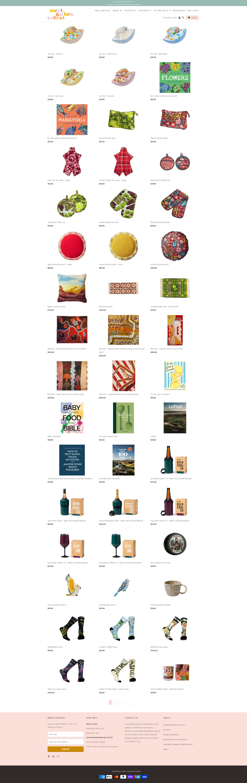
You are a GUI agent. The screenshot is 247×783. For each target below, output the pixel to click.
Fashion (130, 10)
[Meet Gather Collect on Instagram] (53, 756)
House (117, 10)
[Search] (183, 18)
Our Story (166, 730)
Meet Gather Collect (119, 771)
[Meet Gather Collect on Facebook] (49, 756)
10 (130, 702)
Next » (137, 702)
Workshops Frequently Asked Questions (178, 744)
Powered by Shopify (134, 771)
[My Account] (179, 18)
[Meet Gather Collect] (60, 13)
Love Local (193, 11)
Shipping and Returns (171, 735)
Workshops (179, 11)
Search (166, 749)
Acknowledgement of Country (174, 725)
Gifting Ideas (162, 10)
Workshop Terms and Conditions (175, 739)
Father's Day (170, 18)
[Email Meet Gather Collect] (58, 756)
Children (145, 10)
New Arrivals (102, 11)
